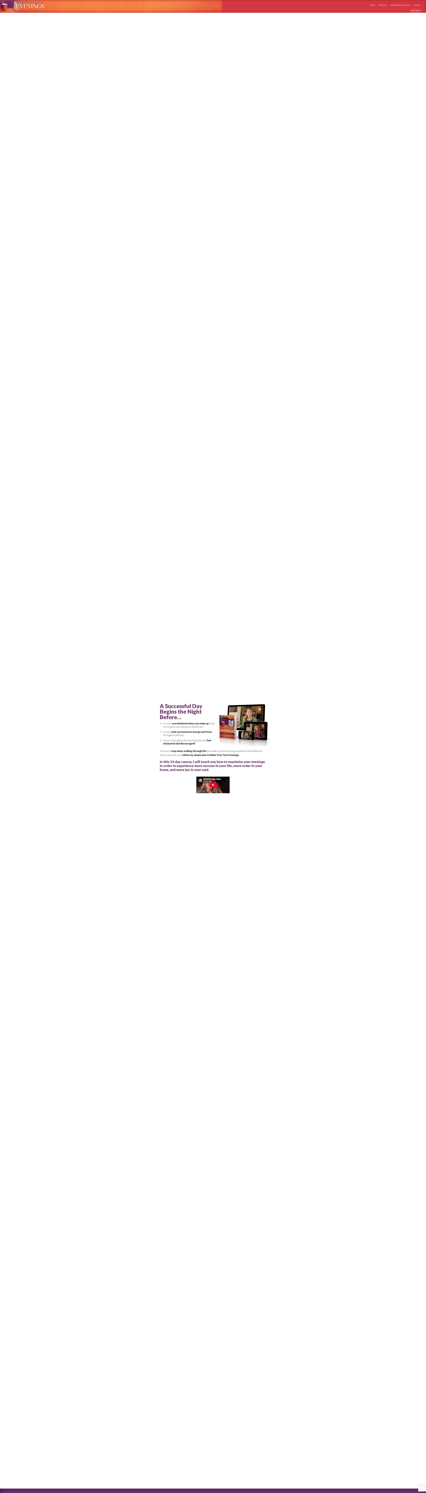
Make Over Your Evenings (30, 4)
